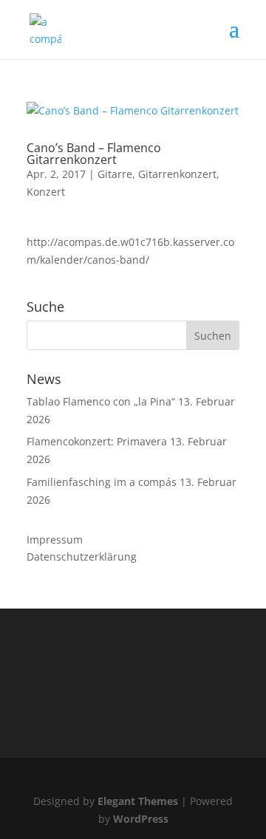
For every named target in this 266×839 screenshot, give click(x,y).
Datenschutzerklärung (82, 556)
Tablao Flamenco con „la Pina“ (101, 401)
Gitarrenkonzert (177, 174)
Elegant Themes (138, 801)
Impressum (55, 539)
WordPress (140, 819)
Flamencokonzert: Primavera (97, 441)
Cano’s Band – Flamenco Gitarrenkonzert (94, 154)
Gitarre (115, 174)
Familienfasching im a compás (102, 482)
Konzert (46, 192)
